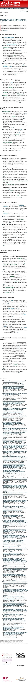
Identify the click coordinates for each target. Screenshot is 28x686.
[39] (19, 372)
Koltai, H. (22, 19)
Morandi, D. (3, 19)
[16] (4, 176)
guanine (17, 134)
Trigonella (5, 332)
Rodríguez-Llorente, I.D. (8, 20)
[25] (26, 259)
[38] (4, 368)
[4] (26, 66)
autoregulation (6, 197)
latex (7, 287)
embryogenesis (21, 177)
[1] (25, 44)
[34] (18, 332)
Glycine (16, 272)
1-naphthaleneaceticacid (22, 180)
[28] (4, 284)
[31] (18, 308)
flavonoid (10, 87)
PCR (16, 346)
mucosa (10, 239)
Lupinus (15, 361)
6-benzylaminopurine (8, 180)
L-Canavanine (6, 111)
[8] (19, 97)
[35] (18, 346)
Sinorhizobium (6, 58)
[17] (10, 182)
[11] (24, 118)
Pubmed (21, 383)
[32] (13, 316)
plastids (24, 209)
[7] (13, 89)
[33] (11, 326)
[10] (26, 113)
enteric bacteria (11, 74)
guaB (21, 129)
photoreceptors (13, 214)
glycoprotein (11, 287)
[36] (24, 353)
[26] (4, 269)
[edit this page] (24, 11)
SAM (15, 264)
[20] (4, 211)
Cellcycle (5, 63)
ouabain (15, 235)
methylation (6, 126)
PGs (14, 55)
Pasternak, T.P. (21, 20)
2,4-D (5, 174)
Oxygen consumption (8, 234)
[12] (13, 127)
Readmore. (5, 30)
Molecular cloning (7, 363)
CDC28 (12, 308)
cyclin (4, 64)
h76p (12, 82)
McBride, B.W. (13, 19)
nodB (25, 327)
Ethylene (5, 95)
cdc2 (12, 300)
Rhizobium (5, 48)
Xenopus (19, 319)
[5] (16, 74)
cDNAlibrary (19, 163)
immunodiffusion (14, 369)
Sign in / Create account (23, 0)
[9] (20, 102)
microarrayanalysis (18, 348)
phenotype (5, 330)
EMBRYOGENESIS (21, 342)
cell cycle (13, 45)
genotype (7, 171)
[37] (22, 361)
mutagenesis (18, 184)
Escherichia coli (7, 40)
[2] (20, 50)
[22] (10, 222)
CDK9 (24, 314)
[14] (20, 150)
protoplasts (6, 222)
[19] (21, 197)
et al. (8, 19)
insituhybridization (19, 355)
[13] (9, 137)
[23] (26, 232)
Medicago (14, 34)
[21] (18, 214)
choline (13, 116)
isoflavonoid (6, 47)
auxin (11, 190)
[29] (12, 292)
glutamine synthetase (9, 37)
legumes (5, 290)
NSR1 (5, 326)
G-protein (5, 213)
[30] (8, 303)
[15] (6, 166)
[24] (4, 245)
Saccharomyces (7, 324)
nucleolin (5, 322)
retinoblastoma (18, 66)
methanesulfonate (7, 142)
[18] (9, 189)
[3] (4, 61)
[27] (19, 274)
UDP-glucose (20, 93)
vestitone (12, 276)
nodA (22, 327)
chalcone (21, 219)
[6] (25, 84)
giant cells (12, 232)
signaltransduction (22, 95)
